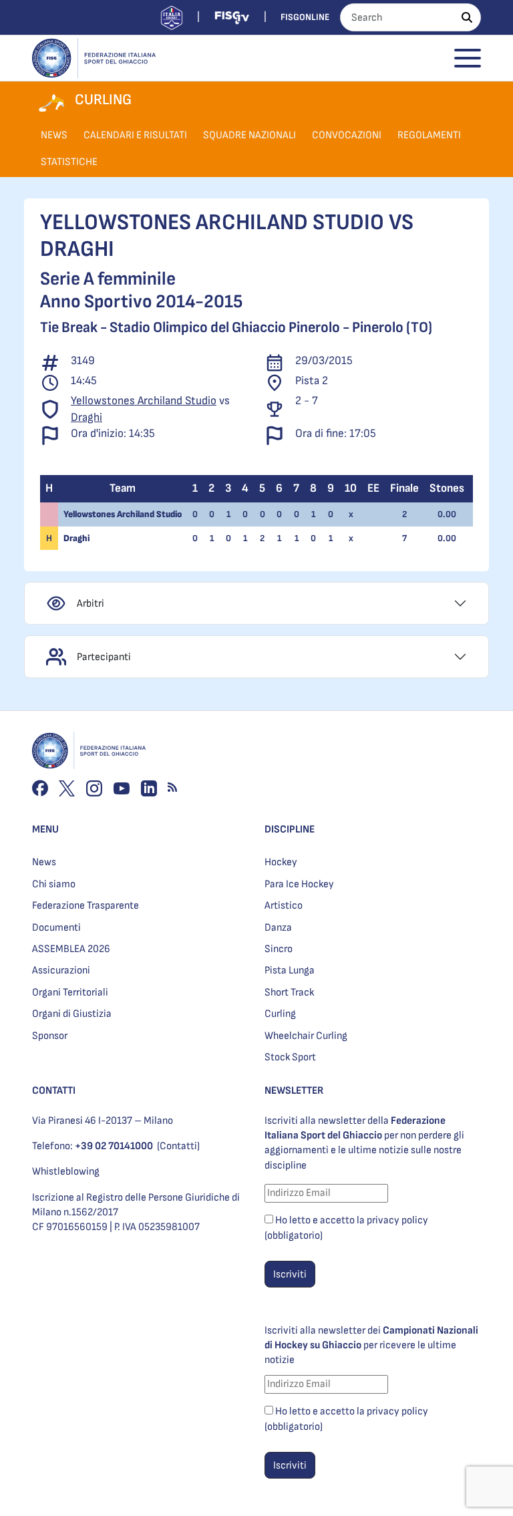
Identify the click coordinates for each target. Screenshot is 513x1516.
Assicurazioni (61, 970)
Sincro (279, 949)
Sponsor (49, 1036)
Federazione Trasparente (85, 905)
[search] (467, 17)
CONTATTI (53, 1090)
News (44, 862)
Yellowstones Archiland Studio (143, 401)
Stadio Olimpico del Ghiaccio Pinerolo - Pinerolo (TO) (271, 328)
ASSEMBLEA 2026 (71, 949)
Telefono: (92, 1146)
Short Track (289, 992)
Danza (278, 927)
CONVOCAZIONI (346, 135)
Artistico (284, 905)
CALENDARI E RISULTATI (135, 135)
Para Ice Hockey (299, 884)
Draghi (86, 417)
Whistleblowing (66, 1171)
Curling (280, 1014)
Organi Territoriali (70, 992)
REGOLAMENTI (429, 135)
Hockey (281, 862)
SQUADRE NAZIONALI (249, 135)
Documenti (56, 927)
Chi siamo (53, 884)
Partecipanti (104, 657)
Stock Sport (290, 1057)
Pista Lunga (290, 970)
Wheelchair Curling (306, 1036)
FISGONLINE (305, 17)
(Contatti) (178, 1146)
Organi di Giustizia (72, 1014)
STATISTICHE (69, 162)
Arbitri (90, 603)
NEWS (54, 135)
